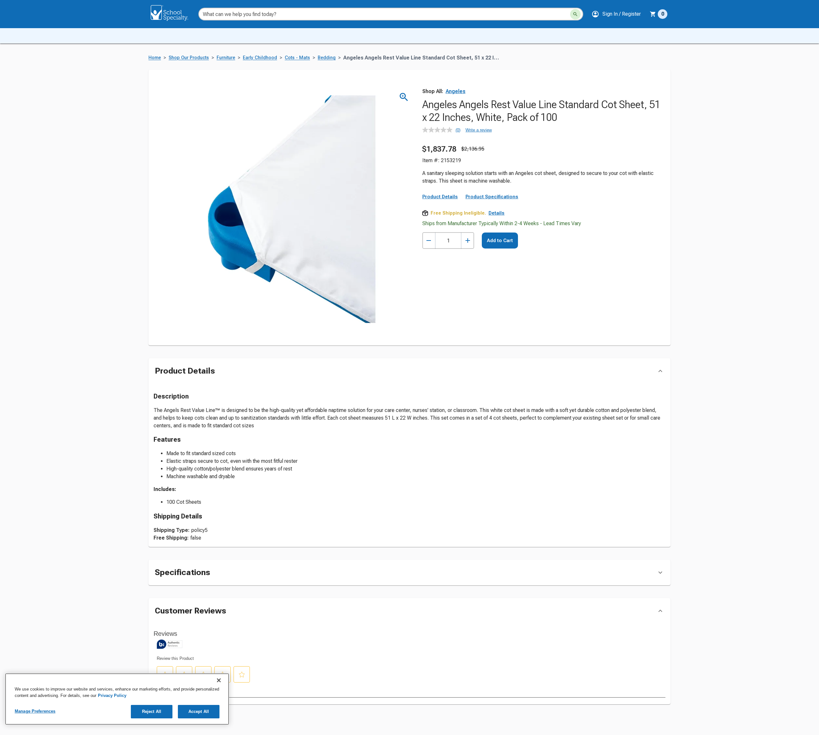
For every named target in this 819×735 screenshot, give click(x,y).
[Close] (219, 680)
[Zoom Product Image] (404, 97)
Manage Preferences (35, 711)
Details (497, 213)
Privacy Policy (112, 695)
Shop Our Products (189, 57)
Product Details (440, 197)
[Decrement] (428, 241)
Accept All (198, 711)
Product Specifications (491, 197)
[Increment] (467, 241)
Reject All (151, 711)
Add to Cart (500, 240)
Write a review (478, 130)
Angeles (455, 91)
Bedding (327, 57)
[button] (616, 14)
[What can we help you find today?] (575, 14)
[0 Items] (653, 14)
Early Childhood (260, 57)
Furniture (226, 57)
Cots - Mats (297, 57)
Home (154, 57)
